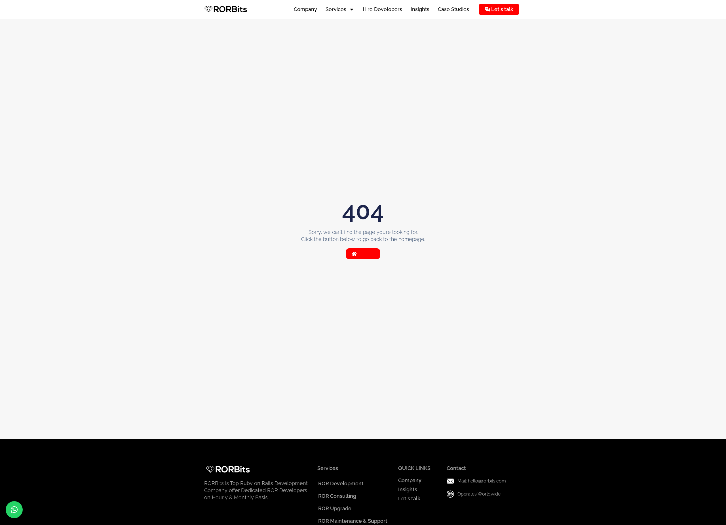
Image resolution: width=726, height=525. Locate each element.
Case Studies (453, 9)
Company (305, 9)
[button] (14, 509)
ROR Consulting (337, 496)
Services (336, 9)
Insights (420, 9)
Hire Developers (382, 9)
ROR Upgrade (334, 508)
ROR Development (341, 483)
